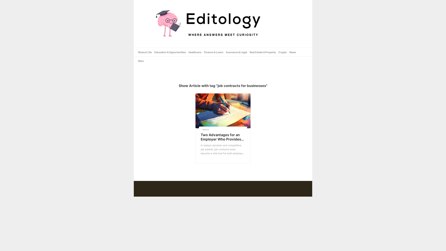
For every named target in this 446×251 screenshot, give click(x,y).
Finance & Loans (213, 52)
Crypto (282, 52)
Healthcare (195, 52)
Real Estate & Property (263, 52)
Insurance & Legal (236, 52)
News (292, 52)
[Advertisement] (223, 68)
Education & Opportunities (170, 52)
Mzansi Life (145, 52)
